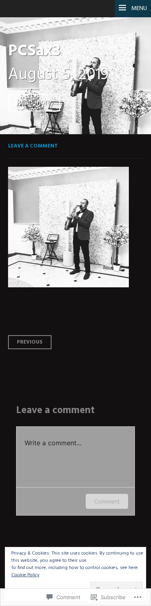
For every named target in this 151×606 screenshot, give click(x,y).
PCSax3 (34, 51)
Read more (34, 103)
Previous (30, 342)
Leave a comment (33, 146)
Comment (107, 501)
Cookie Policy (25, 575)
